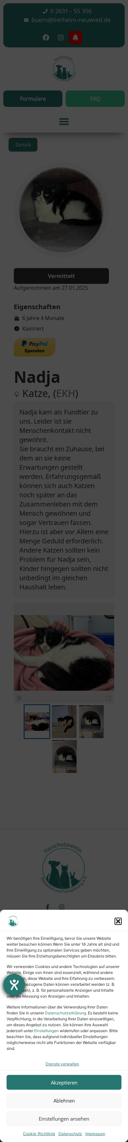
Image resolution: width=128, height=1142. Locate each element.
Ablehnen (64, 1100)
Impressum (95, 1133)
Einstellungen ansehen (64, 1118)
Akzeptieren (64, 1082)
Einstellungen (46, 1030)
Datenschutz (70, 1133)
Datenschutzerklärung (65, 1012)
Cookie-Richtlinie (39, 1133)
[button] (118, 921)
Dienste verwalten (62, 1063)
